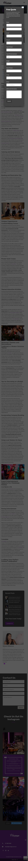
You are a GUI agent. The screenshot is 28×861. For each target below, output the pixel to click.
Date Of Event (9, 68)
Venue (8, 81)
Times (8, 75)
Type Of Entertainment (12, 54)
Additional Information (11, 88)
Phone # (8, 40)
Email (8, 33)
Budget (8, 61)
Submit (9, 101)
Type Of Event (9, 47)
